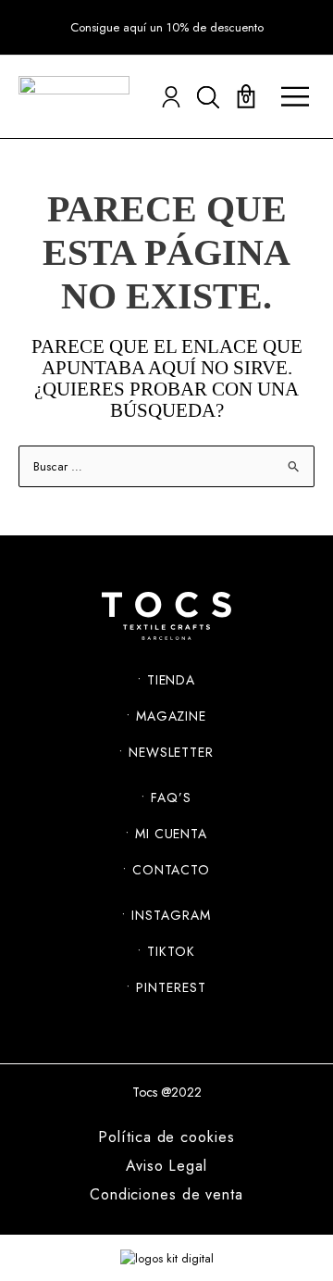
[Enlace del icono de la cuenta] (171, 97)
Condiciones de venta (166, 1194)
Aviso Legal (166, 1166)
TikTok (170, 951)
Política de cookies (166, 1137)
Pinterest (170, 987)
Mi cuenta (171, 833)
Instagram (170, 915)
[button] (167, 27)
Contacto (171, 869)
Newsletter (171, 752)
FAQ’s (171, 797)
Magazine (171, 716)
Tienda (171, 679)
